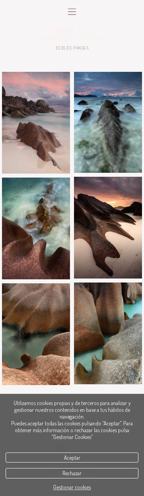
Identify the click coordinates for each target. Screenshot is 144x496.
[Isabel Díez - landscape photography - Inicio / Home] (72, 33)
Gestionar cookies (72, 487)
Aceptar (72, 457)
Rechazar (72, 473)
